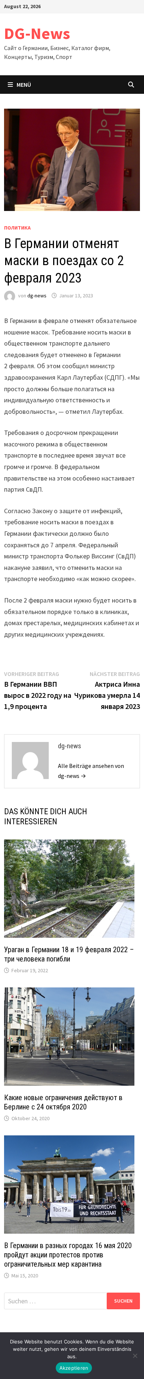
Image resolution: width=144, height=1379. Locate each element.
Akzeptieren (74, 1368)
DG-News (37, 33)
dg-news (37, 295)
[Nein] (134, 1355)
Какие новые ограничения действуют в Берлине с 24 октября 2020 (63, 1102)
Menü (24, 84)
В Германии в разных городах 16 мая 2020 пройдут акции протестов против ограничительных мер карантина (68, 1255)
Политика (17, 227)
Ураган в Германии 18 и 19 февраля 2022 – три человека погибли (69, 954)
